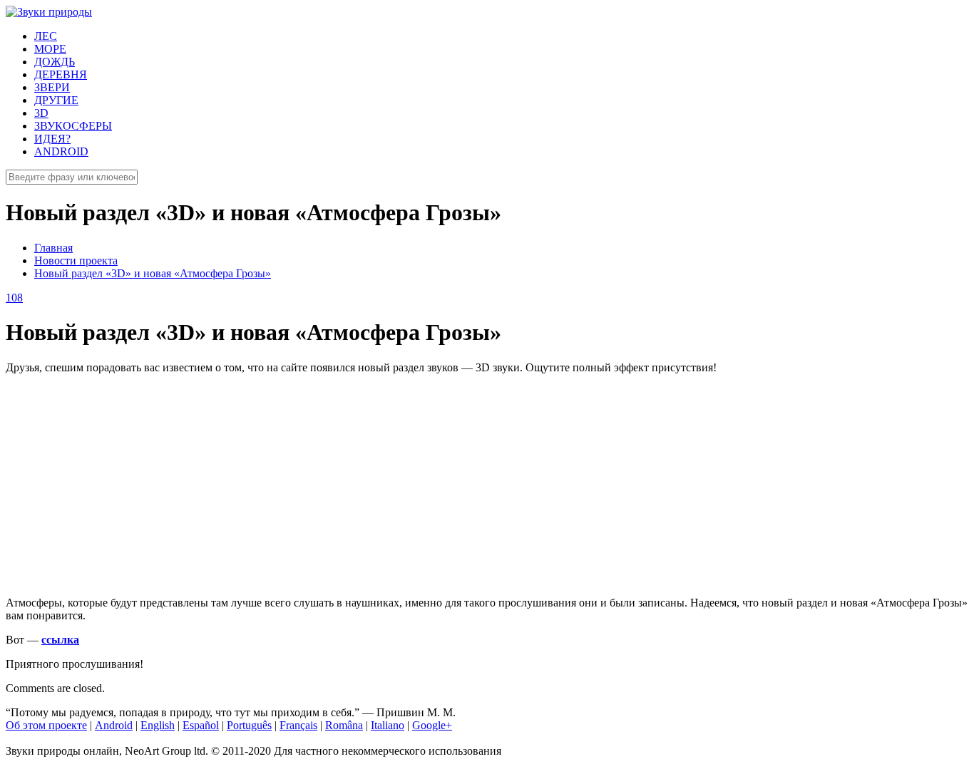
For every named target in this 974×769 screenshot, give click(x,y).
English (157, 725)
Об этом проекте (46, 725)
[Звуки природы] (49, 12)
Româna (344, 725)
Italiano (387, 725)
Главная (53, 248)
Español (201, 725)
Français (298, 725)
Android (114, 725)
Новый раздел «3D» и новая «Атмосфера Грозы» (152, 273)
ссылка (60, 640)
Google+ (432, 725)
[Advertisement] (433, 485)
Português (249, 725)
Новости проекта (76, 260)
